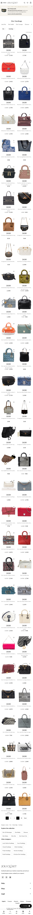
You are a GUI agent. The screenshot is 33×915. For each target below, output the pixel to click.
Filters (26, 906)
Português (28, 901)
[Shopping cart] (31, 3)
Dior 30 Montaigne (7, 832)
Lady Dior (3, 24)
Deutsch (16, 901)
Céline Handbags (18, 847)
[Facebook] (2, 877)
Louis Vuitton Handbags (8, 843)
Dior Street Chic (23, 836)
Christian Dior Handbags (19, 854)
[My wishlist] (27, 3)
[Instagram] (6, 877)
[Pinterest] (10, 877)
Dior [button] (3, 29)
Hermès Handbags (18, 850)
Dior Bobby (17, 832)
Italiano (22, 901)
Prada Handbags (7, 850)
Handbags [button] (11, 29)
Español (17, 903)
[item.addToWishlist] (14, 36)
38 (21, 818)
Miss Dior (13, 836)
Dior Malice (5, 836)
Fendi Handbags (6, 854)
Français (10, 901)
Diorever (26, 832)
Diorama (27, 24)
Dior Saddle (11, 24)
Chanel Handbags (7, 847)
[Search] (24, 3)
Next (25, 818)
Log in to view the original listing (15, 13)
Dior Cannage (19, 24)
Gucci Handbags (21, 843)
